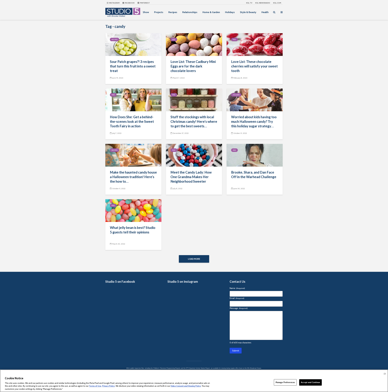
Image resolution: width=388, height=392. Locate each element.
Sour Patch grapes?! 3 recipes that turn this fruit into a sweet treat (133, 66)
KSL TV (249, 3)
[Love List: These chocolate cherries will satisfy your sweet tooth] (255, 44)
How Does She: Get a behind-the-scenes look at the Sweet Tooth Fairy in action (132, 121)
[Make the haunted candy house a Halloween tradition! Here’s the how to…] (133, 155)
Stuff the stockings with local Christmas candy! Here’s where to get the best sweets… (194, 121)
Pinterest (144, 3)
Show (146, 12)
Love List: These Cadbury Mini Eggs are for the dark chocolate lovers (193, 66)
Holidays (230, 12)
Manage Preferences (285, 382)
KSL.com (277, 3)
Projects (158, 12)
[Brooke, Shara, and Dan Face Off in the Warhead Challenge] (255, 155)
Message (239, 308)
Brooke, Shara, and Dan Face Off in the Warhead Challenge (253, 174)
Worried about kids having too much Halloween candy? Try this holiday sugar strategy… (254, 121)
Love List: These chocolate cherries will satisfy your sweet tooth (254, 66)
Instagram (114, 3)
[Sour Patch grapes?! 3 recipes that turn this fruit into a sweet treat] (133, 44)
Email (237, 298)
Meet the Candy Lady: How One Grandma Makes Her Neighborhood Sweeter (191, 176)
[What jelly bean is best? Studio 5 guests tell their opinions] (133, 210)
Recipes (172, 12)
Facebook (129, 3)
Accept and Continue (310, 382)
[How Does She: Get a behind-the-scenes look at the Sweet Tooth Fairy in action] (133, 99)
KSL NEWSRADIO (262, 3)
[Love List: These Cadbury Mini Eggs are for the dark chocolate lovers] (194, 44)
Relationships (189, 12)
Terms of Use (95, 386)
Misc (174, 39)
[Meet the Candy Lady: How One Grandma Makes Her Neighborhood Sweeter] (194, 155)
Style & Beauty (248, 12)
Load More (194, 259)
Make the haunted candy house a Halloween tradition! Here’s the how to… (133, 176)
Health (265, 12)
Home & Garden (211, 12)
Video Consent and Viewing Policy (186, 386)
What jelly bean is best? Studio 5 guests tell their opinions (132, 230)
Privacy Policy (108, 386)
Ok (385, 373)
